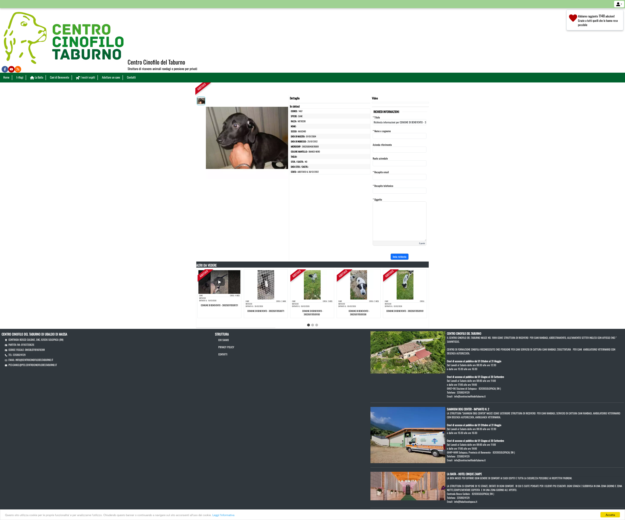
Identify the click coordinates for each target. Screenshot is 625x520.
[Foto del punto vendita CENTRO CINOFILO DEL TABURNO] (407, 352)
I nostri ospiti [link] (88, 77)
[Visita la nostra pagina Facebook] (5, 69)
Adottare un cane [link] (111, 77)
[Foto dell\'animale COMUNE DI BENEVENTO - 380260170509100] (312, 284)
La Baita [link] (39, 77)
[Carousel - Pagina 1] (308, 325)
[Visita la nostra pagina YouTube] (11, 69)
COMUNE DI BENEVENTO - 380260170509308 (359, 312)
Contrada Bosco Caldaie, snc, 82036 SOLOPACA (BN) (35, 340)
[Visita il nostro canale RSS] (18, 69)
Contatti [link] (131, 77)
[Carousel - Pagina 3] (316, 325)
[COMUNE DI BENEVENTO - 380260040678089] (247, 137)
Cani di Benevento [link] (59, 77)
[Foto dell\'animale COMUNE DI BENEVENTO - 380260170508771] (265, 284)
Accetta (610, 515)
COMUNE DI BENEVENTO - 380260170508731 (219, 305)
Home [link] (6, 77)
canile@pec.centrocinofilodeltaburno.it (35, 365)
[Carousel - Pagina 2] (312, 325)
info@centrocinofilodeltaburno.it (34, 360)
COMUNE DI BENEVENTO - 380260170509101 (405, 311)
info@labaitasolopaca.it (465, 502)
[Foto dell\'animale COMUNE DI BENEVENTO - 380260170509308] (358, 284)
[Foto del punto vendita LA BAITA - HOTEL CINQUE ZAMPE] (407, 486)
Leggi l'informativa (223, 515)
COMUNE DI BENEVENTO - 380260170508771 (265, 311)
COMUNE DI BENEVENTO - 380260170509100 (312, 312)
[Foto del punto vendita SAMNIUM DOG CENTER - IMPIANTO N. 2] (407, 435)
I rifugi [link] (19, 77)
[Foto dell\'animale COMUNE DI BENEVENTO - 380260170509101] (405, 284)
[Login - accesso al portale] (619, 4)
